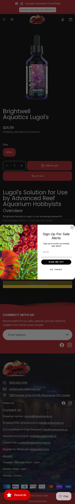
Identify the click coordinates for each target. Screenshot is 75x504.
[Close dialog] (72, 227)
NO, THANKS (56, 269)
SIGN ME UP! (56, 262)
